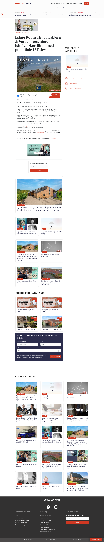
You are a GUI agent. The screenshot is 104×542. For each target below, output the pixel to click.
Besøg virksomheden (54, 97)
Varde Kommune (44, 527)
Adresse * (19, 348)
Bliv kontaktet (55, 356)
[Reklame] (26, 25)
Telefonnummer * (22, 341)
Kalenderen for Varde (46, 520)
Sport (57, 7)
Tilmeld (86, 3)
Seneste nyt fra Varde (46, 515)
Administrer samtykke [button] (21, 525)
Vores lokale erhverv (45, 518)
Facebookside (40, 132)
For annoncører (19, 518)
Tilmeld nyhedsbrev (96, 539)
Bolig (25, 7)
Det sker (40, 7)
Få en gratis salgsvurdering (47, 529)
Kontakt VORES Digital (21, 522)
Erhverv (32, 7)
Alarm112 (18, 7)
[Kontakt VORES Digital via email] (55, 507)
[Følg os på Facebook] (48, 507)
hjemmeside (52, 138)
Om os (17, 515)
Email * (42, 341)
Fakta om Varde (44, 522)
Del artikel (54, 94)
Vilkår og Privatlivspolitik (22, 520)
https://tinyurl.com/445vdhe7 (32, 126)
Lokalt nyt (49, 7)
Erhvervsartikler (44, 525)
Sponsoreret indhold (45, 531)
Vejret (64, 7)
